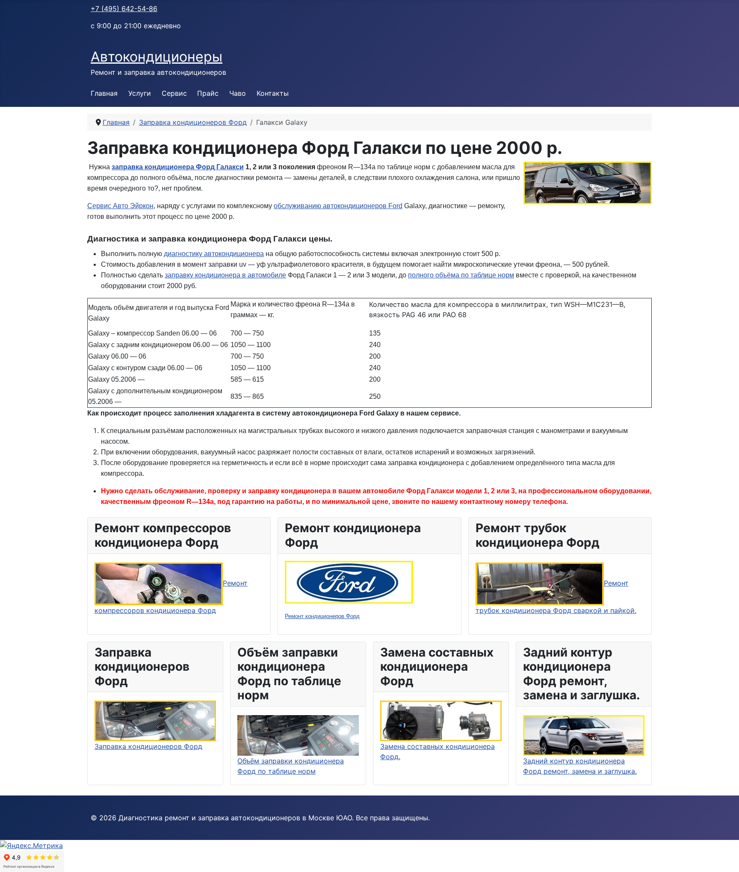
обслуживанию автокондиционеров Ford (338, 205)
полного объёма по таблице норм (461, 275)
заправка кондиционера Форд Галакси (178, 167)
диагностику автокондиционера (214, 253)
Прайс (208, 93)
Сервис (174, 93)
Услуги (139, 93)
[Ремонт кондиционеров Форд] (349, 581)
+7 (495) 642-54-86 (124, 8)
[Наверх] (724, 856)
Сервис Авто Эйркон (120, 205)
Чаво (237, 93)
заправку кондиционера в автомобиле (225, 275)
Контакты (273, 93)
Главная (104, 93)
